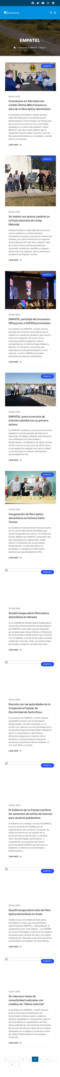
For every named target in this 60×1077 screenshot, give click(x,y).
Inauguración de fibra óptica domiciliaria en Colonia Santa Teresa (27, 518)
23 (12, 1064)
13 (41, 1059)
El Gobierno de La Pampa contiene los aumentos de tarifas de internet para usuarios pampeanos (30, 813)
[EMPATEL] (12, 12)
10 (23, 1059)
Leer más (13, 145)
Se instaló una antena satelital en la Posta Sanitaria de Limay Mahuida (29, 220)
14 (48, 1059)
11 (29, 1059)
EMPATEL (47, 66)
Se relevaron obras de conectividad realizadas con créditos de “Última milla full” (26, 1000)
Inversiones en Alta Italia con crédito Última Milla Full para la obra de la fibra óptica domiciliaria (29, 105)
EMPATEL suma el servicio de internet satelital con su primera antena (28, 420)
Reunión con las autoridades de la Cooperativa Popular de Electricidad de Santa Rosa (29, 708)
